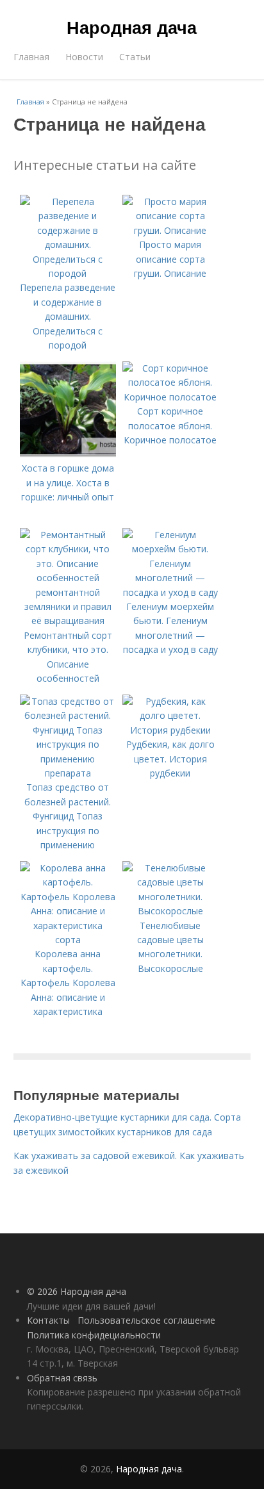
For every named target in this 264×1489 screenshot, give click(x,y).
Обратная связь (62, 1378)
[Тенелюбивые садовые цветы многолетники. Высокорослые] (170, 911)
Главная (31, 57)
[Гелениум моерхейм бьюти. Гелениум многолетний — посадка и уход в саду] (170, 592)
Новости (84, 57)
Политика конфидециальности (94, 1335)
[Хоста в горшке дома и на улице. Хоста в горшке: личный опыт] (68, 454)
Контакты (48, 1320)
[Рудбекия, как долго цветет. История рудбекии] (170, 730)
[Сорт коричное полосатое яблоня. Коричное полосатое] (170, 397)
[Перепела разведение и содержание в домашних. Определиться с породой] (68, 273)
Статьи (135, 57)
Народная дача (132, 27)
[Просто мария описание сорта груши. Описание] (170, 230)
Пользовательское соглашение (146, 1320)
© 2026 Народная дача (76, 1291)
